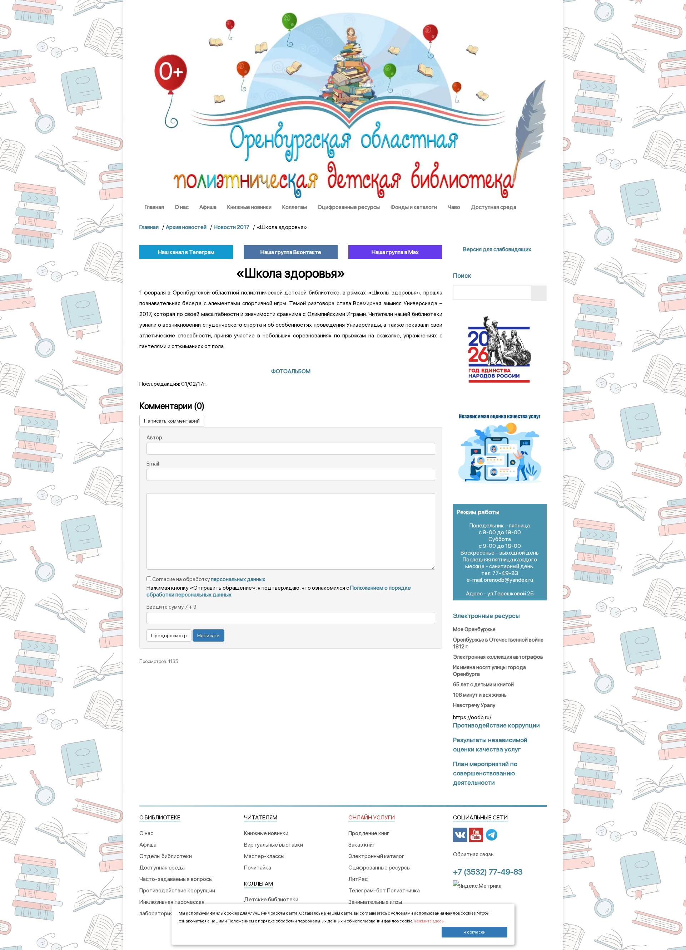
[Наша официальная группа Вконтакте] (460, 834)
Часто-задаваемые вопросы (176, 879)
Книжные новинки (249, 207)
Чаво (454, 207)
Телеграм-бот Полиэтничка (384, 890)
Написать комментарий (172, 421)
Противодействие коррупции (177, 890)
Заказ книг (361, 844)
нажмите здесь (428, 921)
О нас (182, 207)
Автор (154, 437)
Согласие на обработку (208, 579)
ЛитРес (358, 879)
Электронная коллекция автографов (498, 657)
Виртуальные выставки (273, 844)
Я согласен (474, 932)
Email (152, 464)
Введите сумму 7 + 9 (171, 607)
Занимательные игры (375, 901)
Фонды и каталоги (414, 207)
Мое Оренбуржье (474, 629)
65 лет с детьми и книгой (483, 684)
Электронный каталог (376, 856)
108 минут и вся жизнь (480, 695)
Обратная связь (473, 854)
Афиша (208, 207)
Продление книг (368, 833)
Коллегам (294, 207)
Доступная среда (493, 207)
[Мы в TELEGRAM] (491, 834)
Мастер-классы (264, 856)
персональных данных (238, 579)
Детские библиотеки (271, 899)
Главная (154, 207)
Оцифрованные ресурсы (349, 207)
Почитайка (257, 867)
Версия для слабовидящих (496, 249)
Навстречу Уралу (474, 705)
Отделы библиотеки (165, 856)
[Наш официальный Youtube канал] (476, 834)
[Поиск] (539, 293)
